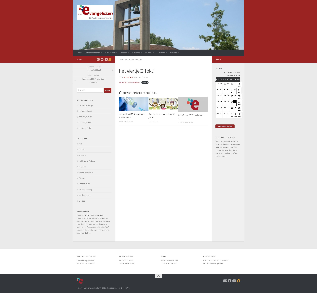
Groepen (123, 53)
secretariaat (129, 263)
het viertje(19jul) (85, 128)
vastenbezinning (85, 189)
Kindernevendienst (86, 172)
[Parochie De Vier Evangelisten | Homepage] (95, 12)
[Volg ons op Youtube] (106, 59)
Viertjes (138, 59)
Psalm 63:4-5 (220, 156)
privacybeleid (85, 233)
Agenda (218, 68)
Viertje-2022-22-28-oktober (129, 82)
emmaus (82, 155)
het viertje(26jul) (85, 122)
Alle (121, 59)
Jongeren (82, 167)
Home (79, 53)
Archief (129, 59)
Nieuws (82, 178)
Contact (173, 53)
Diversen (161, 53)
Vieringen (136, 53)
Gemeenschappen (92, 53)
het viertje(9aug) (85, 111)
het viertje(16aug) (86, 105)
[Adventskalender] (109, 59)
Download (145, 82)
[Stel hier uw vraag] (98, 59)
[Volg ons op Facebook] (102, 59)
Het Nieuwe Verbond (87, 161)
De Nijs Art (125, 288)
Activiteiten (110, 53)
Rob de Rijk (128, 77)
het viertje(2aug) (85, 117)
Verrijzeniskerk (85, 195)
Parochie (148, 53)
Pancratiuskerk (84, 184)
